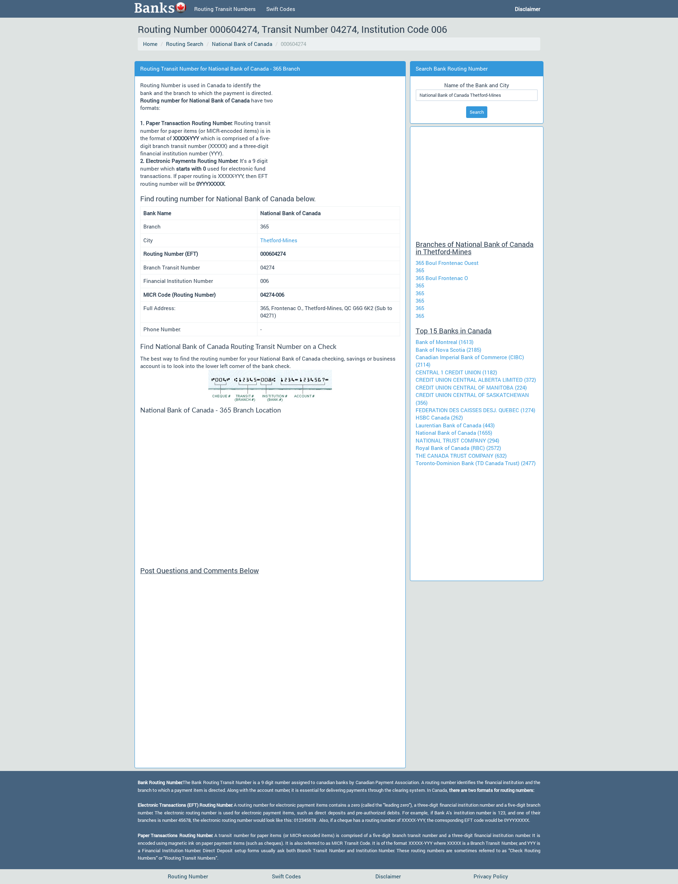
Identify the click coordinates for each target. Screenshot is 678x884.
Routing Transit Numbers (225, 8)
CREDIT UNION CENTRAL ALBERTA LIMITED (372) (476, 379)
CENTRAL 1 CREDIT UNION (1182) (456, 372)
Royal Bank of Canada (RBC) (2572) (458, 447)
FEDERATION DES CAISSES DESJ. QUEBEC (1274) (475, 410)
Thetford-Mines (278, 240)
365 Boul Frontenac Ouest (447, 262)
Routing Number (188, 876)
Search (477, 112)
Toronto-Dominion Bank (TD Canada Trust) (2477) (476, 463)
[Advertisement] (266, 56)
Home (150, 43)
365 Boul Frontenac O (442, 277)
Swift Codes (280, 8)
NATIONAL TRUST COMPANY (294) (457, 440)
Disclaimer (388, 876)
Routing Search (184, 43)
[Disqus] (270, 674)
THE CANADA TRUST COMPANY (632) (461, 455)
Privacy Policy (491, 876)
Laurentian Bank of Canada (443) (455, 425)
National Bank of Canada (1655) (454, 432)
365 (420, 270)
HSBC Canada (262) (439, 417)
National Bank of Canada (242, 43)
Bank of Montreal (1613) (445, 341)
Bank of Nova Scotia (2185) (448, 349)
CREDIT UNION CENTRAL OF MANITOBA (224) (471, 387)
